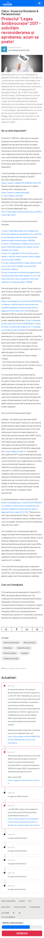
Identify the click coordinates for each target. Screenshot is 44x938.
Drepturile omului (23, 648)
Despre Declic (5, 907)
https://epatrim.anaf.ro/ (15, 451)
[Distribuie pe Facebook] (17, 629)
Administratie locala (11, 642)
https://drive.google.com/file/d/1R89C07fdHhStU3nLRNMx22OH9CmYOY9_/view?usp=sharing (24, 739)
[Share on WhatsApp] (6, 629)
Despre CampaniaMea (8, 901)
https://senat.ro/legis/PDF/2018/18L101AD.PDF (21, 183)
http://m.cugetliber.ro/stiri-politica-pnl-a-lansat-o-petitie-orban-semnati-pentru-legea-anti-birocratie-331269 (21, 256)
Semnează (22, 933)
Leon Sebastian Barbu (17, 50)
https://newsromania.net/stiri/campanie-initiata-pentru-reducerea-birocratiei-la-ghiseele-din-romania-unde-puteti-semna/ (24, 822)
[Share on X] (37, 629)
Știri (30, 901)
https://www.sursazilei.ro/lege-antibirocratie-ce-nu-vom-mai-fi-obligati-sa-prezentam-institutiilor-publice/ (21, 266)
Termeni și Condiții (20, 907)
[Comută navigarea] (39, 3)
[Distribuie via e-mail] (27, 629)
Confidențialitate (34, 907)
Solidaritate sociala (11, 658)
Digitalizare (8, 648)
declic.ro (12, 917)
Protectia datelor (10, 653)
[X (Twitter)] (20, 913)
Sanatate (24, 653)
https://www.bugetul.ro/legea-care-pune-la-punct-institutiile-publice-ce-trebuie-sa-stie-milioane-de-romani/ (21, 246)
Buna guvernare (29, 642)
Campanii (22, 901)
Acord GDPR (5, 913)
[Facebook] (14, 913)
